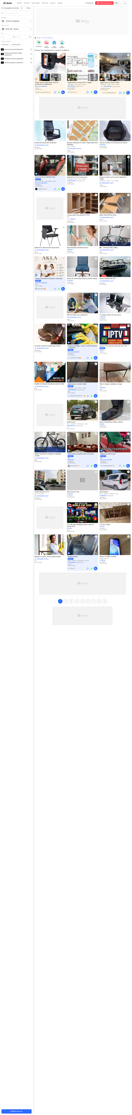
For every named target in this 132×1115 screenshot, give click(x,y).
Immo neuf (26, 3)
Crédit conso (45, 3)
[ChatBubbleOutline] (55, 92)
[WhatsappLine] (59, 92)
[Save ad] (63, 54)
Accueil (38, 37)
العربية (124, 3)
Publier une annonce (105, 3)
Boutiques (52, 3)
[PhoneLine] (63, 92)
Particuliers (5, 44)
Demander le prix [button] (43, 145)
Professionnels (16, 44)
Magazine (60, 3)
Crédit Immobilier (35, 3)
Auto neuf (19, 3)
